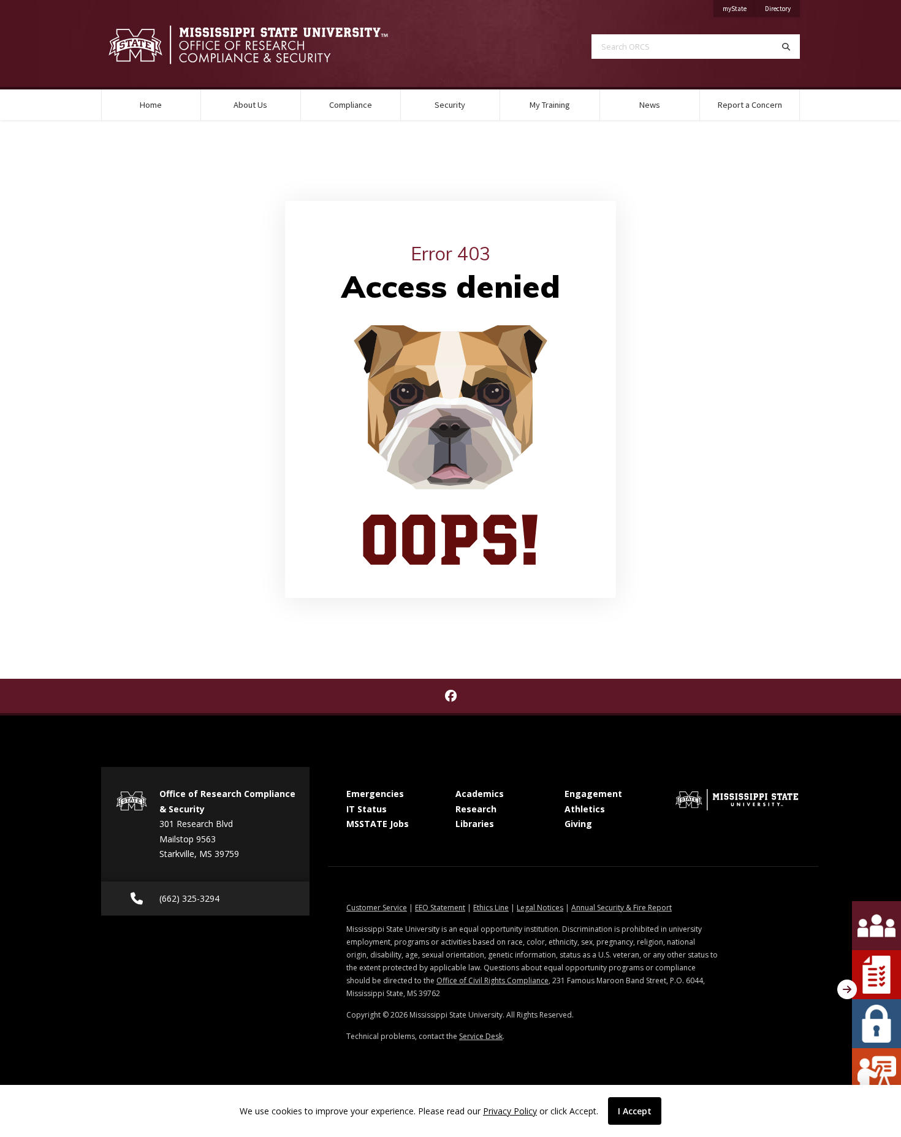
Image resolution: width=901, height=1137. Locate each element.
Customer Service (376, 907)
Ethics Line (491, 907)
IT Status (366, 809)
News (649, 104)
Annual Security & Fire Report (621, 907)
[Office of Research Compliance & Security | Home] (266, 44)
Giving (578, 823)
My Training (550, 104)
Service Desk (481, 1036)
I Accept (635, 1111)
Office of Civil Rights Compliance (492, 980)
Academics (479, 793)
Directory (782, 8)
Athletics (585, 809)
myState (739, 8)
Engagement (593, 793)
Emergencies (375, 793)
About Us (250, 104)
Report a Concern (750, 104)
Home (151, 104)
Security (450, 104)
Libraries (474, 823)
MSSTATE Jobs (377, 823)
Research (475, 809)
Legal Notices (540, 907)
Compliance (350, 104)
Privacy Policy (510, 1111)
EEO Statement (440, 907)
